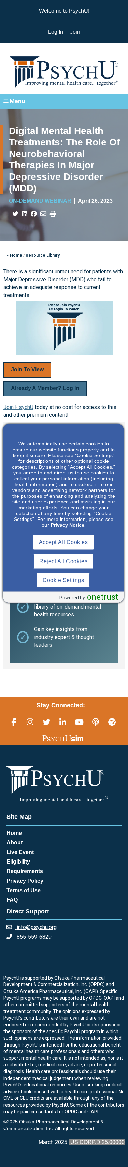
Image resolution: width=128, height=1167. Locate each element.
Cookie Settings (63, 580)
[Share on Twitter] (15, 214)
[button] (64, 101)
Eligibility (18, 862)
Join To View (27, 369)
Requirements (24, 871)
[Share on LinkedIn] (24, 214)
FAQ (12, 900)
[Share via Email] (43, 214)
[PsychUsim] (62, 738)
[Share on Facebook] (34, 214)
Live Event (20, 852)
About (14, 842)
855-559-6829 (33, 937)
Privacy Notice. (68, 525)
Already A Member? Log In (45, 388)
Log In (55, 32)
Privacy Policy (24, 881)
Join (75, 32)
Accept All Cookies (63, 542)
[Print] (53, 214)
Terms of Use (23, 890)
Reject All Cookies (63, 561)
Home (14, 833)
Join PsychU (18, 407)
